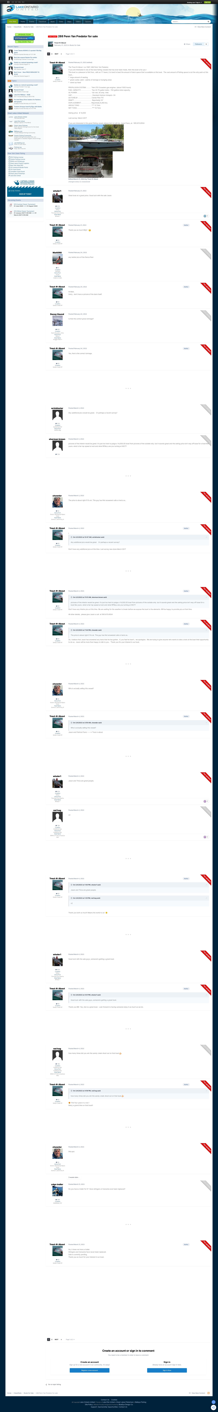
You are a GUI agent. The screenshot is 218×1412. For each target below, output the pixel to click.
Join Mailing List (19, 143)
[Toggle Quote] (72, 537)
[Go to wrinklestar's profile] (57, 415)
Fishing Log (17, 147)
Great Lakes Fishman (21, 125)
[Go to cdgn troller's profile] (57, 1191)
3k (58, 511)
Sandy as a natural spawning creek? (26, 62)
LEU (13, 2)
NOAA (12, 161)
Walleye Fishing (140, 1402)
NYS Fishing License (16, 157)
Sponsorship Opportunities (108, 1407)
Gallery (78, 21)
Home (23, 21)
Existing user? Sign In (194, 2)
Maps (69, 21)
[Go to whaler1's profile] (57, 197)
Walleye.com (18, 131)
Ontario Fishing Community (22, 135)
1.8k (58, 825)
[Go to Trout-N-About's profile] (50, 44)
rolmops (16, 64)
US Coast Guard (15, 169)
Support (94, 1407)
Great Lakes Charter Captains (19, 163)
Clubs (61, 21)
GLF (16, 2)
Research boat (19, 67)
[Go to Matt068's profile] (57, 259)
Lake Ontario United (20, 117)
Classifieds (42, 21)
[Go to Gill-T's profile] (11, 96)
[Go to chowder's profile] (57, 502)
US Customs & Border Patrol (19, 167)
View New (12, 21)
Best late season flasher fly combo (25, 57)
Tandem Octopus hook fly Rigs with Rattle (28, 106)
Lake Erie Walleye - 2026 (22, 95)
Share (187, 44)
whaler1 (57, 191)
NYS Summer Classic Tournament (24, 204)
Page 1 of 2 (70, 54)
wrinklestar (57, 408)
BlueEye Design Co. (126, 1404)
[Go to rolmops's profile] (11, 64)
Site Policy (89, 1404)
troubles (16, 103)
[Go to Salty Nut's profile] (11, 73)
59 (58, 78)
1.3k (58, 454)
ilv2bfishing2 (18, 59)
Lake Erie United (19, 121)
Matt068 (57, 252)
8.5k (58, 206)
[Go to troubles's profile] (11, 101)
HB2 (15, 69)
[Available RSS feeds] (208, 1393)
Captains (88, 21)
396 (58, 1199)
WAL (19, 2)
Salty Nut (16, 76)
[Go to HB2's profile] (11, 68)
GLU (23, 2)
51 (58, 268)
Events (31, 21)
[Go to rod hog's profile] (57, 817)
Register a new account (89, 1370)
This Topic (199, 21)
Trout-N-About (60, 43)
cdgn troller (57, 1184)
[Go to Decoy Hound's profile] (57, 321)
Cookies (114, 1400)
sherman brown (57, 439)
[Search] (208, 21)
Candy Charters (15, 191)
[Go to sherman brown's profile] (57, 446)
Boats (53, 21)
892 (58, 329)
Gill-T (15, 96)
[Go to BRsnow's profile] (11, 52)
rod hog (57, 810)
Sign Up (207, 2)
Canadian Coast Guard (17, 171)
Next (56, 54)
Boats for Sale (75, 45)
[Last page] (61, 53)
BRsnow (16, 54)
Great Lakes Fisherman (17, 173)
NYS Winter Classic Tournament (24, 211)
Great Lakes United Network (18, 113)
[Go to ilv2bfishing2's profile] (11, 59)
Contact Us (105, 1400)
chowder (57, 496)
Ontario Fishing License (17, 159)
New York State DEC (16, 165)
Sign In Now (167, 1370)
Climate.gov (21, 161)
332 (58, 423)
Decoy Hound (57, 314)
